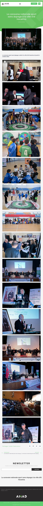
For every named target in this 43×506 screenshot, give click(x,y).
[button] (20, 4)
